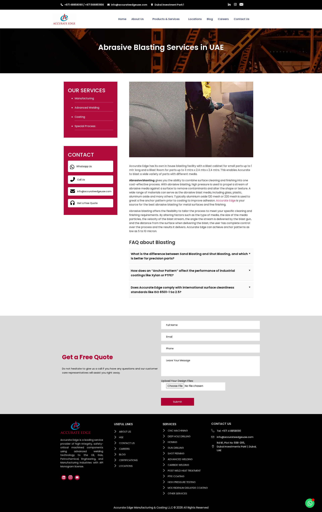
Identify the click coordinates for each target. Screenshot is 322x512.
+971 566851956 (94, 4)
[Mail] (241, 4)
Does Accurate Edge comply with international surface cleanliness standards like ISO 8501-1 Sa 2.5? (182, 289)
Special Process (85, 126)
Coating (80, 117)
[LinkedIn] (229, 4)
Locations (195, 19)
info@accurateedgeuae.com (129, 4)
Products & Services (166, 19)
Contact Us (241, 19)
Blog (210, 19)
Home (122, 19)
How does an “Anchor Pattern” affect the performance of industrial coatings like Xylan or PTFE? (183, 273)
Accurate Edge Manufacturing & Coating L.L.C (143, 507)
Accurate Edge (226, 200)
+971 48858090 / (74, 4)
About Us (137, 19)
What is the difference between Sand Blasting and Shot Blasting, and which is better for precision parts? (189, 256)
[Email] (77, 477)
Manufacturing (84, 98)
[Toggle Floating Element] (309, 503)
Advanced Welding (87, 108)
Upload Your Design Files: (177, 381)
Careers (223, 19)
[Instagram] (235, 4)
